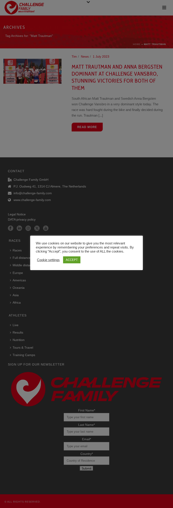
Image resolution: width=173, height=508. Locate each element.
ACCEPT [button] (72, 260)
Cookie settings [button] (48, 260)
